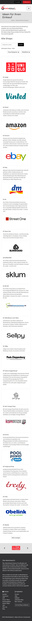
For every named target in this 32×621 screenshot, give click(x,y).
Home (12, 20)
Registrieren (27, 2)
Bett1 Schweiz (18, 601)
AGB (3, 598)
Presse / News (6, 599)
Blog (3, 609)
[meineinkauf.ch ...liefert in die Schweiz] (8, 7)
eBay (16, 596)
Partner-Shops (6, 603)
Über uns (4, 607)
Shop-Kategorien (12, 52)
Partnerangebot (6, 601)
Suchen (21, 44)
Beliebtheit (25, 52)
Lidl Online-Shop (19, 599)
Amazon (17, 594)
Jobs (3, 605)
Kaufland (17, 598)
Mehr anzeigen (16, 538)
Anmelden (18, 2)
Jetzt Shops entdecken (22, 605)
